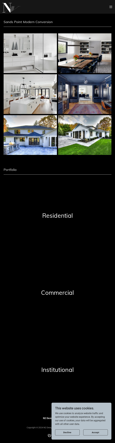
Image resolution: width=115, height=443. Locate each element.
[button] (111, 7)
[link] (11, 6)
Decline (67, 432)
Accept (95, 432)
